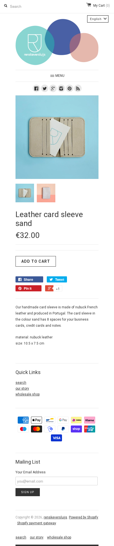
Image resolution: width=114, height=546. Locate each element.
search (20, 383)
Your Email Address (30, 472)
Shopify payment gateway (36, 523)
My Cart (101, 6)
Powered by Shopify (83, 517)
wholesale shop (27, 394)
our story (22, 388)
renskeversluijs (55, 517)
